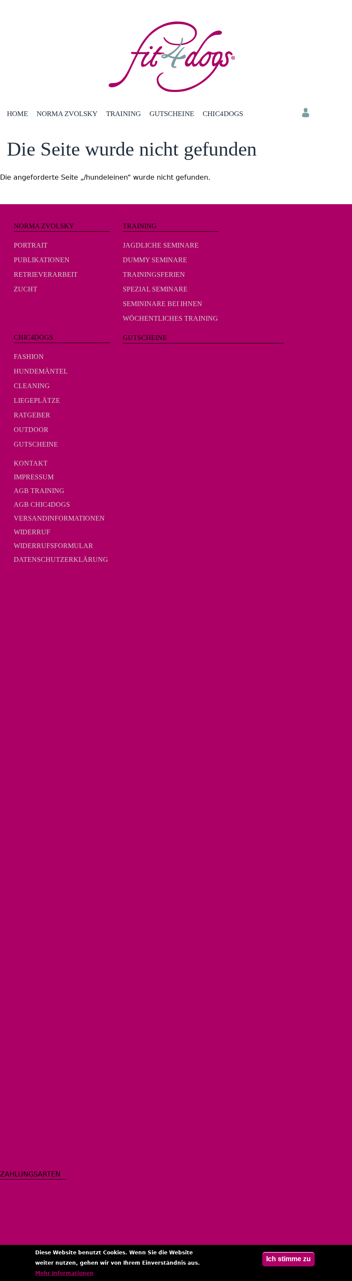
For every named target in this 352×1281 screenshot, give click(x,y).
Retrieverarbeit (46, 274)
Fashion (29, 356)
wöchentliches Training (170, 318)
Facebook (26, 585)
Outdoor (31, 429)
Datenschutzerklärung (61, 559)
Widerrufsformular (53, 545)
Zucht (25, 289)
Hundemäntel (41, 371)
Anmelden (305, 112)
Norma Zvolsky (66, 114)
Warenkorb (322, 112)
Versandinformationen (59, 518)
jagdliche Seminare (161, 245)
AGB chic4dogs (42, 504)
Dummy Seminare (155, 260)
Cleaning (32, 385)
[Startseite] (176, 56)
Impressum (34, 477)
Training (123, 114)
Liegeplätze (37, 400)
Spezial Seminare (155, 289)
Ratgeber (32, 415)
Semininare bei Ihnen (162, 303)
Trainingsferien (154, 274)
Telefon (340, 112)
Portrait (31, 245)
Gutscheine (171, 114)
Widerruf (32, 532)
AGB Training (39, 490)
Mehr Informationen (64, 1273)
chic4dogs (223, 114)
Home (17, 114)
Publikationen (42, 260)
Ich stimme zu (288, 1259)
